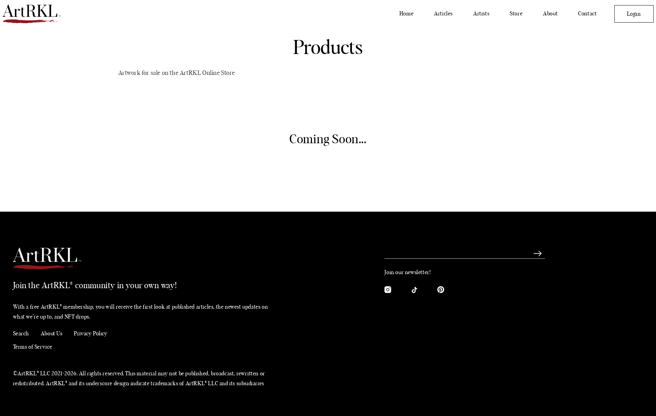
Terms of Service (33, 347)
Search (21, 333)
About (550, 13)
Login (634, 14)
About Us (52, 333)
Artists (481, 13)
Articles (443, 13)
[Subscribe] (537, 253)
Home (406, 13)
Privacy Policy (90, 333)
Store (516, 13)
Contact (587, 13)
